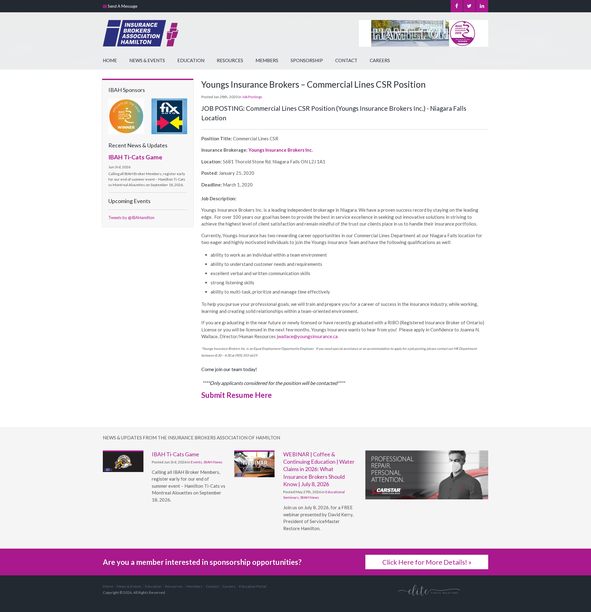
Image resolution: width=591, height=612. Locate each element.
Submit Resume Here (236, 394)
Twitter (469, 6)
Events (196, 462)
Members (266, 60)
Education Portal (252, 586)
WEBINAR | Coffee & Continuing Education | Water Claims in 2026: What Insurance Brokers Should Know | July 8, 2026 (319, 469)
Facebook (457, 6)
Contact (346, 60)
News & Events (147, 60)
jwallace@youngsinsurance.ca (307, 336)
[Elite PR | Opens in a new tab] (429, 590)
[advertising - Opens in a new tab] (169, 115)
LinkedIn (482, 6)
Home (110, 60)
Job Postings (252, 96)
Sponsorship (307, 60)
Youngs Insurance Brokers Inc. (280, 150)
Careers (380, 60)
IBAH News (213, 462)
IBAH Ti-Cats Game (135, 157)
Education (190, 60)
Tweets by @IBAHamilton (131, 217)
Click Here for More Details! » (427, 562)
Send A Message (122, 6)
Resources (230, 60)
